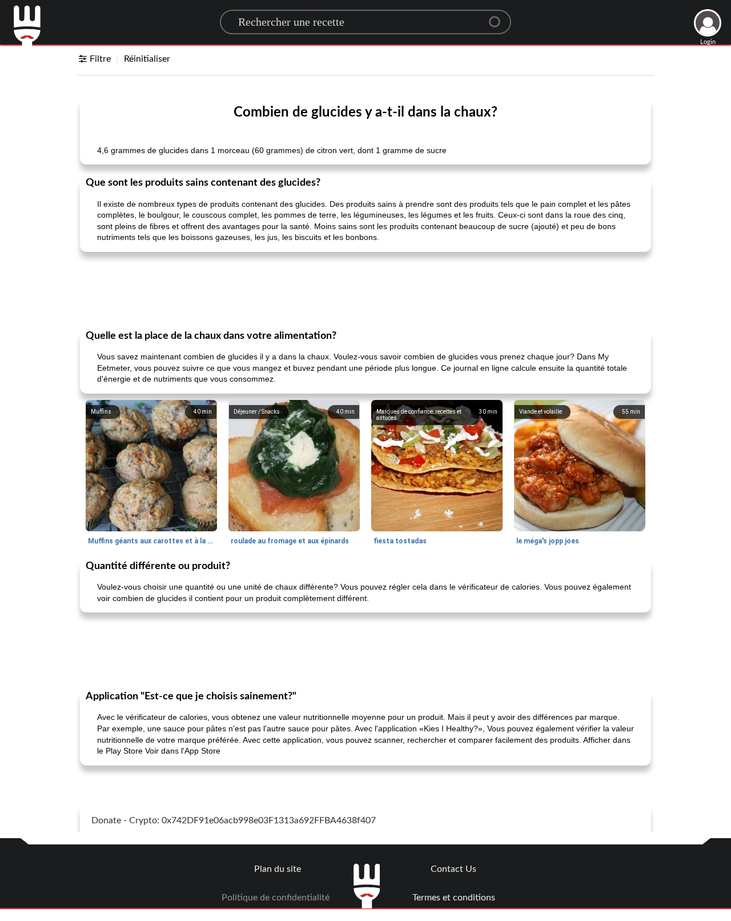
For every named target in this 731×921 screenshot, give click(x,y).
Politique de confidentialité (276, 897)
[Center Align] (498, 17)
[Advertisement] (365, 289)
